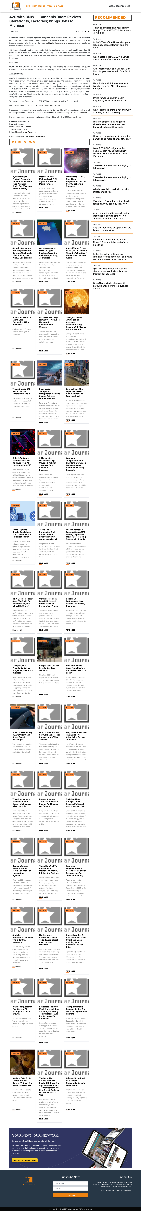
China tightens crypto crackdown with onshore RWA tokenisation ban (21, 533)
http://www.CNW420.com (20, 127)
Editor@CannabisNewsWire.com (22, 132)
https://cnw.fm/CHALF (77, 69)
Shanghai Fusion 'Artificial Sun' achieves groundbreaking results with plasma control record (76, 323)
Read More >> (15, 62)
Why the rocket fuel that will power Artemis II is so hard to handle (76, 736)
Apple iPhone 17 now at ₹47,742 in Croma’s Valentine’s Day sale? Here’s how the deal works (76, 253)
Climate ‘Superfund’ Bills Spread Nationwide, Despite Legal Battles (75, 1082)
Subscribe (70, 1195)
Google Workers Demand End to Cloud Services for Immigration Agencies (21, 871)
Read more (17, 212)
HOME (27, 6)
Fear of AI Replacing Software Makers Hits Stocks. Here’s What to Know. (49, 736)
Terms (102, 1190)
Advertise (127, 1190)
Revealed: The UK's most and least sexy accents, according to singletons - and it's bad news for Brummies (49, 1013)
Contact (120, 1190)
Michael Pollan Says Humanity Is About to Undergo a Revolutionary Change (49, 322)
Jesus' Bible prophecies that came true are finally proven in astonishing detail (48, 534)
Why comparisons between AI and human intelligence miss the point (21, 803)
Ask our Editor (75, 117)
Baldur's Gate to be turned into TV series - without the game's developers (22, 1082)
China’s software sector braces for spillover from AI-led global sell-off (21, 461)
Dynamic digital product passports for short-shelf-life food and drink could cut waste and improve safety (22, 183)
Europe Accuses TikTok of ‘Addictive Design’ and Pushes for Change (48, 803)
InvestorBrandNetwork (38, 136)
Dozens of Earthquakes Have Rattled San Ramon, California (75, 602)
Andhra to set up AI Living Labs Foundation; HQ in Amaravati (22, 321)
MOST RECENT (38, 6)
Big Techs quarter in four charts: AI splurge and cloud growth (22, 1010)
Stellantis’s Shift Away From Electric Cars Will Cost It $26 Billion (76, 669)
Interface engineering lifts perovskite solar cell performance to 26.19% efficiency (76, 871)
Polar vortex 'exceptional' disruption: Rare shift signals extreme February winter (49, 394)
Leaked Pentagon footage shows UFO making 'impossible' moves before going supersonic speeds (76, 534)
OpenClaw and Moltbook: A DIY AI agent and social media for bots (48, 180)
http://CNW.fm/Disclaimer (76, 112)
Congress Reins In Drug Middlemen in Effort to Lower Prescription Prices (48, 602)
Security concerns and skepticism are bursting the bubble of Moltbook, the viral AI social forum (22, 253)
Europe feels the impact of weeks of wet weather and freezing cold (75, 392)
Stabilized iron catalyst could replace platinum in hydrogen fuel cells (75, 803)
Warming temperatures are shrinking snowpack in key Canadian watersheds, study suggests (76, 464)
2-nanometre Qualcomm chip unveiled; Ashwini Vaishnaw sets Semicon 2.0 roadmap (48, 464)
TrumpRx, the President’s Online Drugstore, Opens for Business (22, 669)
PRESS (49, 6)
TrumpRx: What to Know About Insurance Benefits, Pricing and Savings (48, 869)
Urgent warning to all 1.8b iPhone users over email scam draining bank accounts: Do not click (76, 941)
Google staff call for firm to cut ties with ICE (49, 668)
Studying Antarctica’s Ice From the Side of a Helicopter (22, 938)
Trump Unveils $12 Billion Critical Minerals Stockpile (21, 391)
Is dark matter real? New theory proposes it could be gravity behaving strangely (76, 181)
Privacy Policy (111, 1190)
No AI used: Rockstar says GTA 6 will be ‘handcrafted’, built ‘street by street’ (22, 602)
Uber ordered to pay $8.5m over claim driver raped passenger (22, 736)
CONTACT (58, 6)
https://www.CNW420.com (48, 105)
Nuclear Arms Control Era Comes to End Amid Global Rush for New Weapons (48, 940)
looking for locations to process (59, 43)
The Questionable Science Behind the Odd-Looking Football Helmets (76, 1010)
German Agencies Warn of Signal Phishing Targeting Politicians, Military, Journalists (48, 253)
